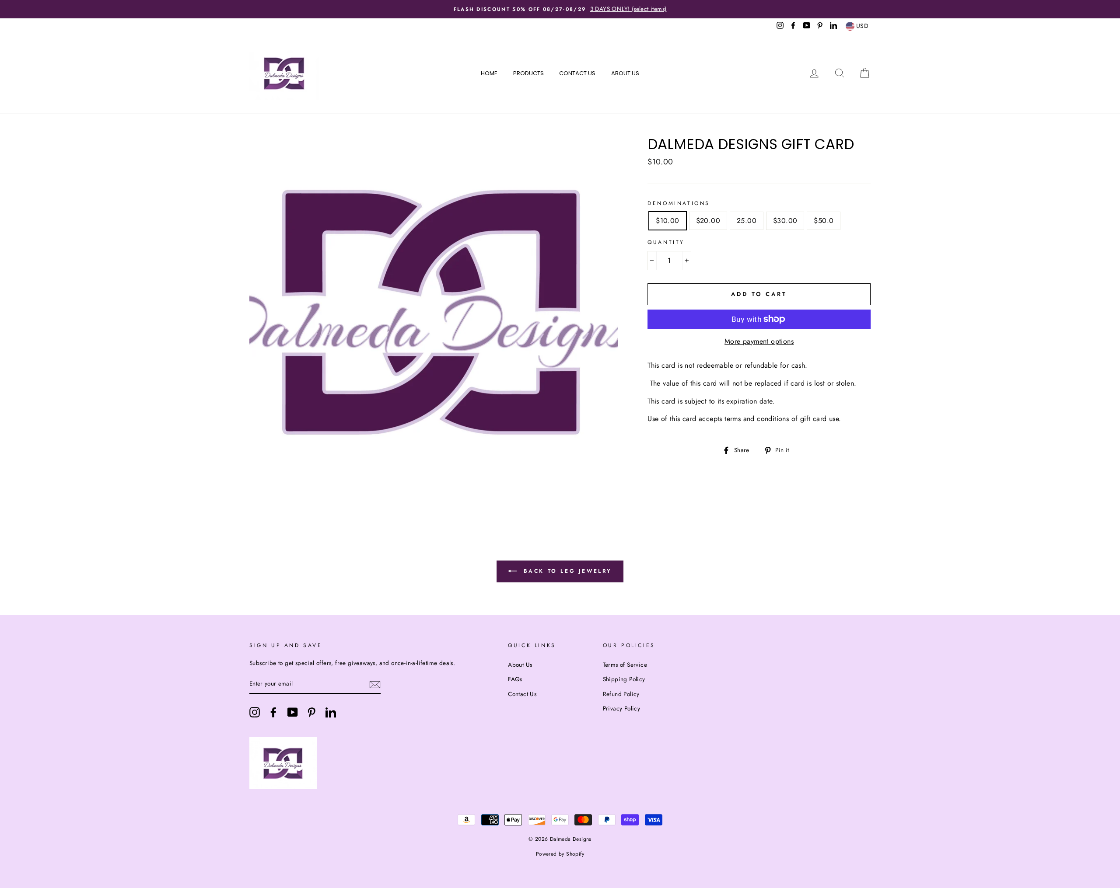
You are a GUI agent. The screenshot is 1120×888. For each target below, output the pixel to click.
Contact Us (577, 73)
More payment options (759, 341)
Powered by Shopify (560, 854)
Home (489, 73)
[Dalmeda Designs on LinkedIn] (331, 712)
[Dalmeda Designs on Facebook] (273, 712)
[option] (560, 9)
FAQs (515, 679)
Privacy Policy (621, 708)
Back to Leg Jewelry (566, 571)
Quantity (666, 242)
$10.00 (667, 221)
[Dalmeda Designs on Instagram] (254, 712)
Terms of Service (625, 664)
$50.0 (823, 221)
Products (528, 73)
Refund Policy (621, 694)
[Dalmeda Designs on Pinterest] (311, 712)
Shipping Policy (624, 679)
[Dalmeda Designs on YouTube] (292, 712)
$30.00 (785, 221)
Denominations (679, 203)
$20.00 (708, 221)
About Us (625, 73)
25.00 (746, 221)
